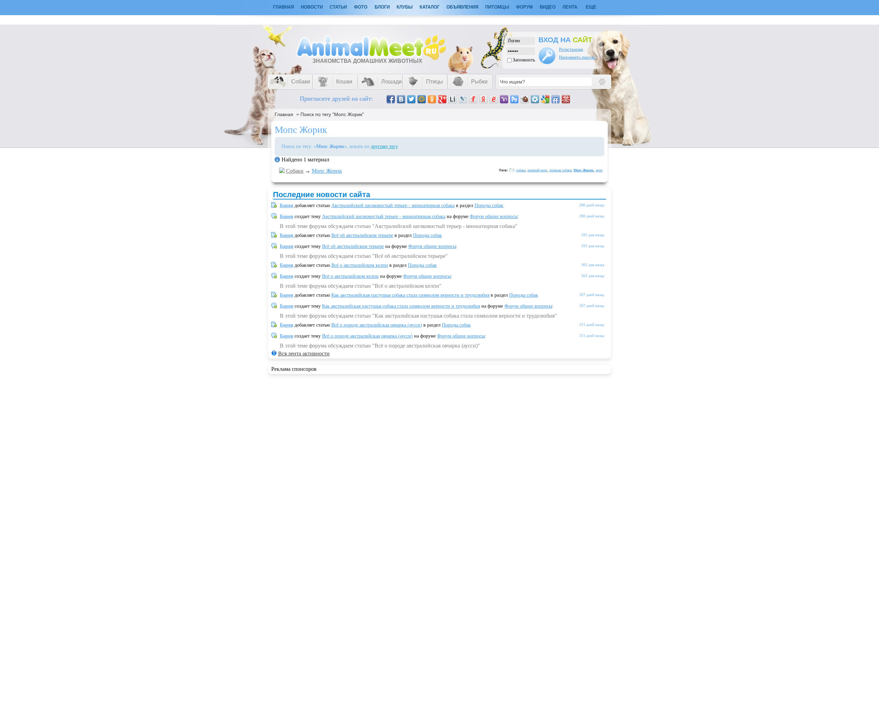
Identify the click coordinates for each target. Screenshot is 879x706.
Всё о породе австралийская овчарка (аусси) (376, 325)
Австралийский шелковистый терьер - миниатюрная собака (393, 205)
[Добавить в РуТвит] (514, 99)
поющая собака (560, 170)
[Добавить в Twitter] (411, 99)
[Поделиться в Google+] (442, 99)
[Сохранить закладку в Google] (545, 99)
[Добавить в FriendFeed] (555, 99)
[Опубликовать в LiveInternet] (452, 99)
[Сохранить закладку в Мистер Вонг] (566, 99)
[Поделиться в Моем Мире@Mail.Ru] (422, 99)
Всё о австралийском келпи (359, 265)
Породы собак (489, 205)
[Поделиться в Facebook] (391, 99)
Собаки (295, 171)
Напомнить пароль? (578, 57)
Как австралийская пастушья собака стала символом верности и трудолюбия (410, 295)
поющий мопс (537, 170)
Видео (548, 7)
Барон (286, 205)
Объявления (462, 7)
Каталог (430, 7)
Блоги (382, 7)
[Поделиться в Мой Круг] (535, 99)
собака (520, 170)
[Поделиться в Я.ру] (473, 99)
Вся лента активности (304, 353)
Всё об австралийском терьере (362, 235)
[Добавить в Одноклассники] (432, 99)
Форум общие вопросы (493, 216)
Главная (284, 114)
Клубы (405, 7)
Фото (360, 7)
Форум (524, 7)
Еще (591, 7)
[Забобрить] (525, 99)
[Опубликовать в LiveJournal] (463, 99)
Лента (569, 7)
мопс (599, 170)
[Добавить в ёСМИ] (494, 99)
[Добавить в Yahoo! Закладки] (504, 99)
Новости (312, 7)
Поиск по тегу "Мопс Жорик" (332, 114)
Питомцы (497, 7)
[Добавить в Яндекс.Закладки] (483, 99)
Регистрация (571, 49)
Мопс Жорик (327, 171)
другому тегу (384, 146)
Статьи (338, 7)
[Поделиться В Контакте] (401, 99)
